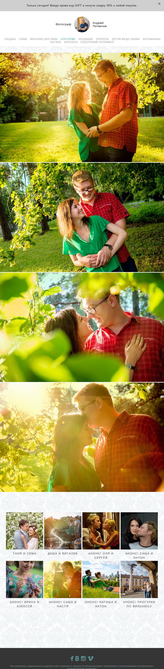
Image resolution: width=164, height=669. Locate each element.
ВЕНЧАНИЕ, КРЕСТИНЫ (43, 39)
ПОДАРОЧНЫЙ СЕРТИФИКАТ (97, 42)
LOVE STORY (68, 39)
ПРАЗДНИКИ (86, 39)
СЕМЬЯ (23, 39)
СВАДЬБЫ (10, 39)
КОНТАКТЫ (70, 42)
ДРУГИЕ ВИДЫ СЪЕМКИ (126, 39)
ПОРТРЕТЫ (102, 39)
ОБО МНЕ (55, 42)
